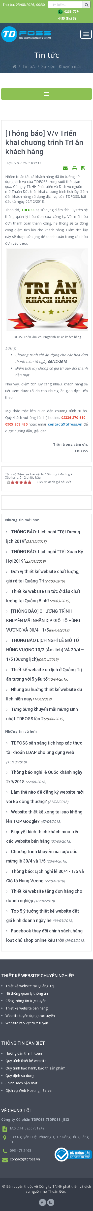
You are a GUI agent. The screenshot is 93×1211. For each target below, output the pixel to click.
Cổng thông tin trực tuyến (25, 1000)
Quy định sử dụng (19, 1075)
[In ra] (75, 168)
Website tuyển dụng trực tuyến (30, 1015)
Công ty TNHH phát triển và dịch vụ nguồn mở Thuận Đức (58, 1189)
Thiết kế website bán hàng (26, 1008)
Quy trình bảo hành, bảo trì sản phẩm (35, 1068)
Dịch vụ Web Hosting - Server (29, 1090)
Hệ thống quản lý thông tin (26, 993)
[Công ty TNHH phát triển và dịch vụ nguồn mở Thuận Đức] (26, 34)
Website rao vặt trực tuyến (26, 1023)
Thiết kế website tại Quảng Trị (29, 985)
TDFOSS (27, 209)
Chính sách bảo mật (21, 1083)
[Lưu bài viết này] (84, 168)
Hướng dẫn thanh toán (23, 1053)
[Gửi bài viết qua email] (66, 168)
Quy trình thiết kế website (25, 1060)
